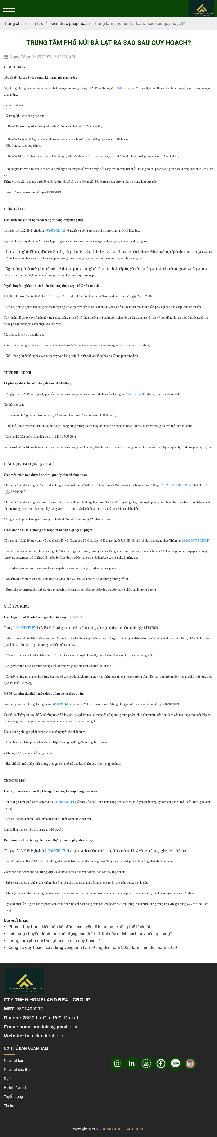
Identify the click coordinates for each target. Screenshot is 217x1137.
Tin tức (9, 1106)
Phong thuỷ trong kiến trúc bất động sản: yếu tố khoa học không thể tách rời (79, 926)
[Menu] (9, 9)
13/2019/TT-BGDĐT (195, 540)
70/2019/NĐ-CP (55, 230)
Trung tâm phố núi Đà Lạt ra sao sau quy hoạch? (54, 940)
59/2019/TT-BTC (136, 394)
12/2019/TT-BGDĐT (175, 485)
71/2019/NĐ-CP (55, 851)
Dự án (9, 1078)
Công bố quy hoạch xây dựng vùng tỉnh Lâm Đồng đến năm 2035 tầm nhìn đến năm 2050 (92, 947)
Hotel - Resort (15, 1087)
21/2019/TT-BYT (27, 628)
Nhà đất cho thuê (18, 1069)
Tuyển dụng (13, 1097)
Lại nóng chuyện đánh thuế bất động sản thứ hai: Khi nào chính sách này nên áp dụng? (90, 933)
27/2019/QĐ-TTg (59, 296)
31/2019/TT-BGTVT (127, 88)
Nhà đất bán (14, 1060)
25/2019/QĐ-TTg (65, 802)
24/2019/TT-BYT (63, 704)
